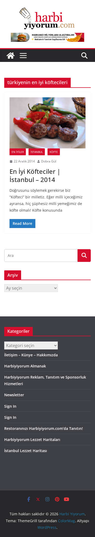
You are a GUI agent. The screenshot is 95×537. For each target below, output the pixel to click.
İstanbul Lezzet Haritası (25, 450)
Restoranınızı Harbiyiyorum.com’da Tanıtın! (43, 428)
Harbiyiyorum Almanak (25, 365)
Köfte (54, 152)
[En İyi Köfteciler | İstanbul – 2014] (48, 122)
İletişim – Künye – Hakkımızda (31, 354)
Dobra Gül (48, 161)
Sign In (10, 406)
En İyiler (18, 152)
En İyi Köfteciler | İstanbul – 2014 (35, 175)
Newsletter (14, 394)
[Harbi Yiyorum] (10, 55)
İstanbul (37, 152)
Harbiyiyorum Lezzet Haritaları (32, 439)
